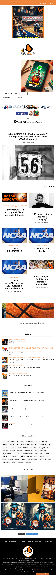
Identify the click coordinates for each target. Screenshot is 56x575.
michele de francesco (28, 453)
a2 (3, 441)
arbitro (7, 441)
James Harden (5, 450)
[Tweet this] (50, 186)
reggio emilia (42, 456)
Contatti (31, 1)
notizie (5, 456)
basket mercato (30, 441)
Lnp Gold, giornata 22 (16, 353)
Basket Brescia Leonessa (22, 348)
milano (36, 453)
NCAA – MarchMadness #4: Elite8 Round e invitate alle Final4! (14, 284)
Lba (36, 450)
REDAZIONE (17, 217)
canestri (12, 447)
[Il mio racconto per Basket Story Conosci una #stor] (14, 516)
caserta (19, 447)
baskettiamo (41, 442)
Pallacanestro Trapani (47, 349)
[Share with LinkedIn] (51, 186)
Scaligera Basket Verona (26, 351)
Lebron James (42, 450)
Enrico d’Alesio (33, 447)
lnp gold (19, 453)
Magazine (7, 97)
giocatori (45, 447)
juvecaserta (12, 450)
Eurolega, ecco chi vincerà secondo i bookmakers (24, 367)
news (46, 453)
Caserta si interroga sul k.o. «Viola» (20, 375)
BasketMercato (11, 205)
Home (4, 1)
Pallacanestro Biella (37, 349)
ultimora (6, 462)
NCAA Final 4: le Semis (41, 250)
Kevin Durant (19, 450)
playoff (35, 456)
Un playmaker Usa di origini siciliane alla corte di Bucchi (14, 212)
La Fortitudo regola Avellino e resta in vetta (22, 425)
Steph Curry (17, 459)
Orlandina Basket (27, 349)
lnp (15, 453)
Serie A (23, 94)
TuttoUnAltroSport (32, 459)
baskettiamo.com (10, 444)
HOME (5, 541)
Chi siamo (10, 1)
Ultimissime (8, 94)
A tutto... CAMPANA (36, 271)
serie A (4, 459)
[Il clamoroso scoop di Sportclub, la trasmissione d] (14, 488)
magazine (18, 398)
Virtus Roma (28, 462)
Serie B (25, 373)
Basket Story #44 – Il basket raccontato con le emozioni (26, 400)
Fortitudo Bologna (14, 415)
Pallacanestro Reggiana (25, 357)
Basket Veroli (38, 348)
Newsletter (38, 1)
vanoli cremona (20, 462)
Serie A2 (32, 94)
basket (20, 442)
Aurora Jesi (47, 347)
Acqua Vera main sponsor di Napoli (28, 323)
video (42, 357)
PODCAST (18, 97)
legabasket (7, 453)
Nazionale (49, 271)
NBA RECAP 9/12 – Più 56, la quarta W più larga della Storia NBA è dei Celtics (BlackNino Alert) (28, 136)
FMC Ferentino (45, 348)
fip (39, 447)
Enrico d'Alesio (30, 142)
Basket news (5, 205)
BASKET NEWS (39, 541)
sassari (48, 456)
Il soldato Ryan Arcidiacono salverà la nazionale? (41, 280)
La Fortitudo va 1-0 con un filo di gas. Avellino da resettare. (27, 417)
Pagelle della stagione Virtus (18, 341)
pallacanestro (26, 456)
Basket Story (12, 398)
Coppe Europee (19, 365)
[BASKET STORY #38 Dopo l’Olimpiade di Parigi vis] (41, 488)
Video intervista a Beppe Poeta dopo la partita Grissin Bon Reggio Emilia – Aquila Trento (31, 360)
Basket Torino (31, 348)
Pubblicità (17, 1)
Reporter (24, 1)
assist (13, 442)
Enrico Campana (44, 287)
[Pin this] (53, 186)
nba (41, 453)
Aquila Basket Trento (24, 347)
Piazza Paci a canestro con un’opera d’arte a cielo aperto (26, 392)
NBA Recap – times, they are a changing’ (42, 216)
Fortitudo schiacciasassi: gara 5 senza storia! (23, 409)
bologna (4, 447)
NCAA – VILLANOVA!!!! (14, 250)
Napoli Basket (29, 321)
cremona (25, 447)
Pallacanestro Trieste (14, 351)
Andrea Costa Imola (14, 347)
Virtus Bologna (22, 339)
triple (23, 459)
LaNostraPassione (28, 450)
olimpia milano (14, 456)
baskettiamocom (27, 445)
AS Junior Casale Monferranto (37, 347)
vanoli (13, 462)
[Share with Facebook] (48, 186)
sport (10, 459)
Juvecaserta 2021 (19, 205)
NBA (16, 94)
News (40, 94)
